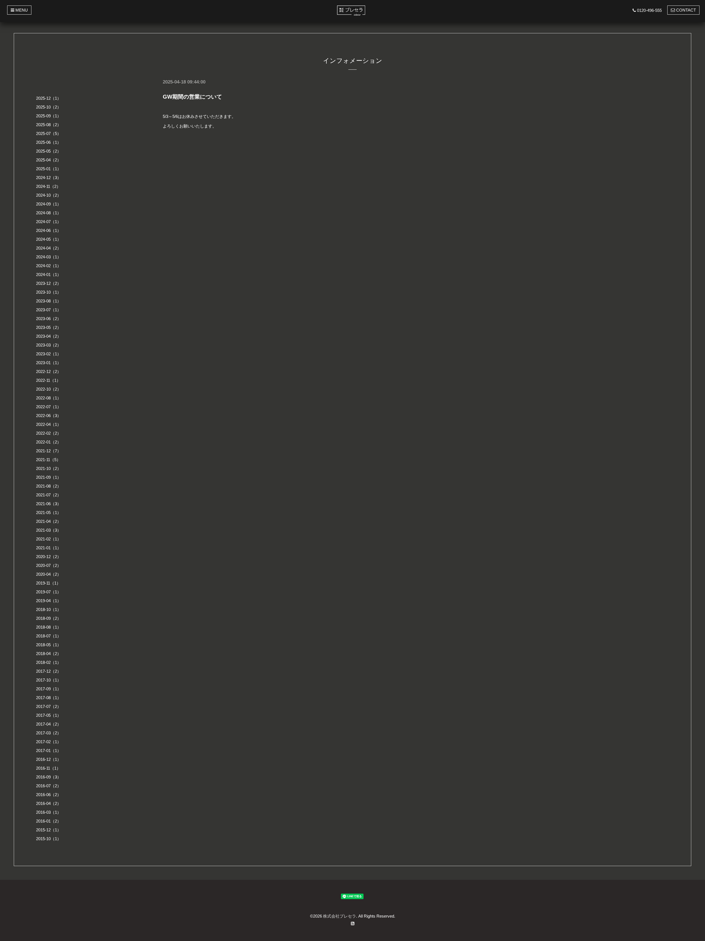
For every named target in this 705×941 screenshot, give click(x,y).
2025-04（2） (48, 160)
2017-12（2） (48, 671)
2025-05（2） (48, 151)
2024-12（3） (48, 177)
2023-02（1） (48, 353)
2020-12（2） (48, 556)
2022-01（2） (48, 442)
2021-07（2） (48, 495)
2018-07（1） (48, 636)
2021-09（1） (48, 477)
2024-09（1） (48, 204)
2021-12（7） (48, 450)
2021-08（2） (48, 486)
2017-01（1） (48, 750)
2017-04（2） (48, 724)
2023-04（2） (48, 336)
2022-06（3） (48, 415)
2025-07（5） (48, 133)
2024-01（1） (48, 274)
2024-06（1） (48, 230)
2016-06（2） (48, 794)
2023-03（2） (48, 345)
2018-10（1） (48, 609)
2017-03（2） (48, 733)
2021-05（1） (48, 512)
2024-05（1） (48, 239)
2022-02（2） (48, 433)
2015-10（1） (48, 838)
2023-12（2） (48, 283)
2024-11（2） (48, 186)
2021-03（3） (48, 530)
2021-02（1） (48, 539)
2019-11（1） (48, 583)
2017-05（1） (48, 715)
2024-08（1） (48, 212)
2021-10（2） (48, 468)
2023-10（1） (48, 292)
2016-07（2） (48, 785)
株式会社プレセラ (339, 916)
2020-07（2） (48, 565)
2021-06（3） (48, 503)
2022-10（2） (48, 389)
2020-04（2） (48, 574)
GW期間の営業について (192, 97)
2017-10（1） (48, 680)
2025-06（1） (48, 142)
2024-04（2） (48, 248)
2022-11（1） (48, 380)
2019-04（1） (48, 600)
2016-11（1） (48, 768)
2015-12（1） (48, 830)
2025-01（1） (48, 168)
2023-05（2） (48, 327)
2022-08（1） (48, 398)
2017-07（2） (48, 706)
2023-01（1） (48, 362)
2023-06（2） (48, 318)
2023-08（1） (48, 301)
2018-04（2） (48, 653)
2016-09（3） (48, 777)
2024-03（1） (48, 257)
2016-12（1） (48, 759)
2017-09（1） (48, 688)
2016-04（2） (48, 803)
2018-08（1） (48, 627)
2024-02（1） (48, 265)
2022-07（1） (48, 406)
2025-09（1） (48, 115)
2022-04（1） (48, 424)
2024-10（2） (48, 195)
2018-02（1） (48, 662)
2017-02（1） (48, 741)
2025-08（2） (48, 124)
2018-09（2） (48, 618)
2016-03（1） (48, 812)
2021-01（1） (48, 547)
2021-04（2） (48, 521)
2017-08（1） (48, 697)
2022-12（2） (48, 371)
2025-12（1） (48, 98)
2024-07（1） (48, 221)
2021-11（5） (48, 459)
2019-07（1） (48, 592)
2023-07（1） (48, 309)
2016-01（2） (48, 821)
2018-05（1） (48, 644)
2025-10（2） (48, 107)
